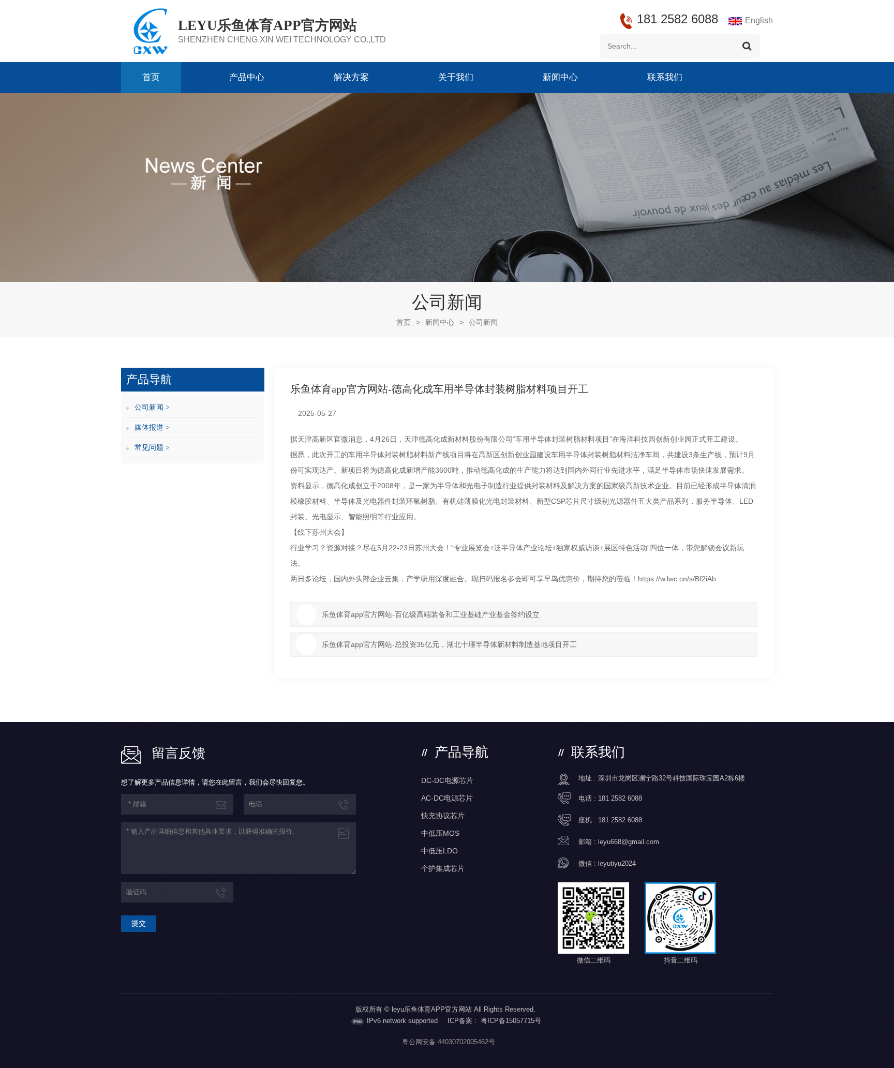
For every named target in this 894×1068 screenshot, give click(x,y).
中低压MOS (440, 833)
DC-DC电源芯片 (447, 780)
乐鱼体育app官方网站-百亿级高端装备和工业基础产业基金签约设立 (431, 614)
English (759, 20)
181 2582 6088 (620, 798)
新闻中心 (560, 77)
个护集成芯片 (443, 868)
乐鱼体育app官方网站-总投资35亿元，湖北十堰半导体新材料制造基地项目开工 (449, 644)
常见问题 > (152, 448)
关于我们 (455, 77)
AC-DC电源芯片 (447, 798)
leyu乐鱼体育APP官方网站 (267, 25)
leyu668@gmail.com (628, 842)
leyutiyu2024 (617, 863)
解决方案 (351, 77)
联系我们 (664, 77)
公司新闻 (483, 322)
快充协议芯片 (443, 815)
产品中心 (246, 77)
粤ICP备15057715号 (511, 1021)
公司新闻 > (152, 407)
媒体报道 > (152, 427)
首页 (151, 77)
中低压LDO (439, 851)
